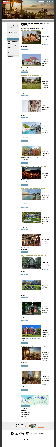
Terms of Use (20, 442)
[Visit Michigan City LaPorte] (22, 433)
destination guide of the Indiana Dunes (27, 247)
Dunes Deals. (45, 246)
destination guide (45, 44)
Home (7, 19)
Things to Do (40, 1)
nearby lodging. (46, 43)
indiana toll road (31, 444)
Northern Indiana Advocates (33, 442)
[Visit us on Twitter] (28, 439)
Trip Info (48, 1)
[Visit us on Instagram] (31, 439)
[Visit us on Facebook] (24, 439)
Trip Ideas (30, 292)
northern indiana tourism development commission (24, 444)
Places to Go (44, 1)
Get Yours (41, 427)
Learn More (24, 49)
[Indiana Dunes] (16, 433)
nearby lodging (26, 292)
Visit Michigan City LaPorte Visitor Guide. (34, 157)
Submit (25, 426)
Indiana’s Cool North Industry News (26, 442)
